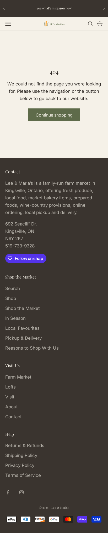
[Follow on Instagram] (21, 492)
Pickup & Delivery (23, 338)
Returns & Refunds (24, 445)
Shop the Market (22, 308)
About (11, 406)
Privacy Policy (19, 465)
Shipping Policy (21, 455)
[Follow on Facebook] (7, 492)
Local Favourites (22, 328)
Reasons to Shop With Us (32, 348)
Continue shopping (54, 115)
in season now (62, 8)
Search (12, 288)
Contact (13, 416)
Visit (9, 396)
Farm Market (18, 377)
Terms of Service (23, 475)
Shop (10, 298)
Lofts (10, 387)
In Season (15, 318)
